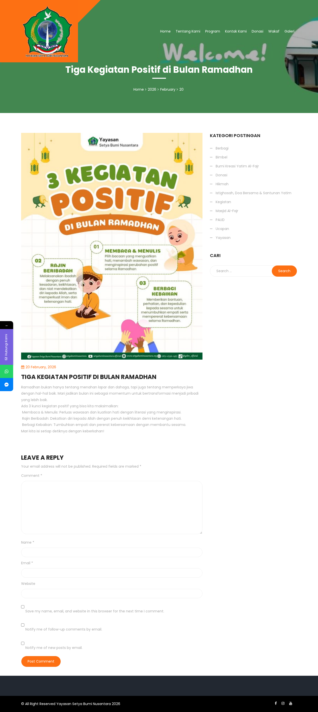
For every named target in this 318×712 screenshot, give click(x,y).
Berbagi (218, 64)
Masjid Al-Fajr (227, 210)
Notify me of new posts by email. (53, 647)
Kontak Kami (236, 31)
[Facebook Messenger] (6, 384)
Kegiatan (223, 201)
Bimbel (221, 157)
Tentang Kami (188, 31)
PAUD (220, 219)
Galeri (289, 31)
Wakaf (273, 31)
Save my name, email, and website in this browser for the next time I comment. (94, 611)
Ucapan (222, 228)
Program (212, 31)
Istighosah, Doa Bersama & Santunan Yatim (250, 49)
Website (28, 583)
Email (27, 563)
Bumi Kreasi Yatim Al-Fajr (237, 166)
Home (165, 31)
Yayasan (223, 237)
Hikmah (222, 184)
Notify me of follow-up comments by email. (63, 629)
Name (27, 542)
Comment (31, 475)
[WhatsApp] (6, 371)
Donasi (257, 31)
